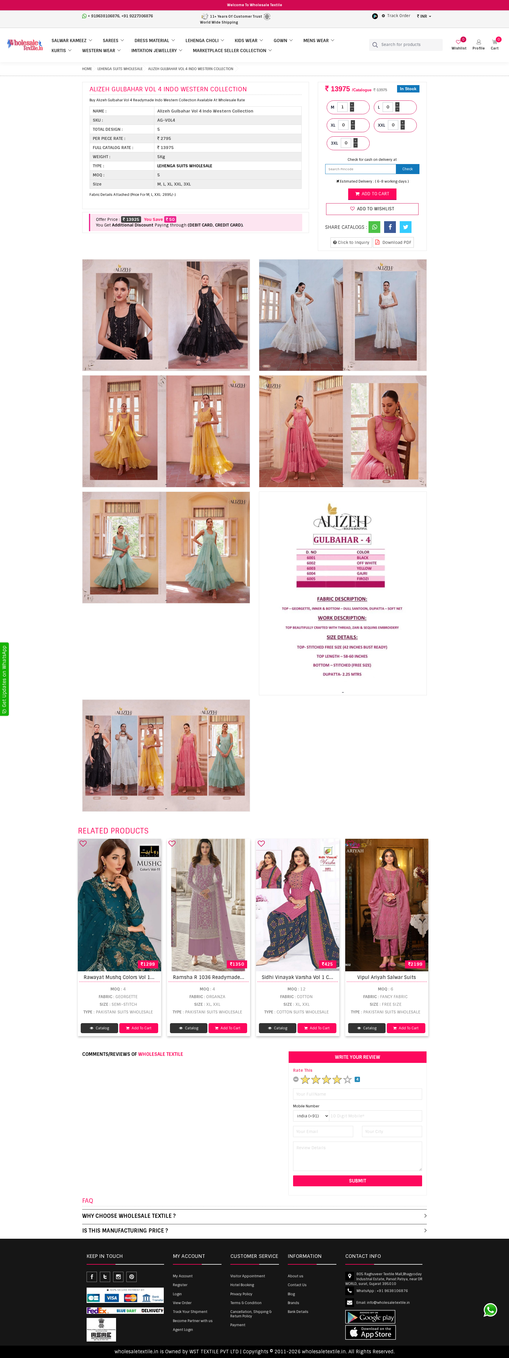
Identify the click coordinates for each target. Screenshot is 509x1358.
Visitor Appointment (247, 1276)
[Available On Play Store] (375, 16)
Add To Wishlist (375, 209)
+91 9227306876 (137, 16)
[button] (478, 45)
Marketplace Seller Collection (229, 51)
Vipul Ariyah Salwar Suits (386, 977)
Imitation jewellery (154, 51)
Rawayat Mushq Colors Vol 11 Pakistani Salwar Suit (144, 977)
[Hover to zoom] (166, 315)
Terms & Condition (246, 1303)
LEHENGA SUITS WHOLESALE (120, 69)
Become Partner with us (193, 1321)
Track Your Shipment (190, 1311)
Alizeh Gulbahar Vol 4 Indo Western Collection (190, 69)
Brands (293, 1303)
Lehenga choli (202, 41)
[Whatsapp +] (374, 227)
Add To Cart (141, 1028)
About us (295, 1276)
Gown (280, 41)
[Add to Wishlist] (83, 843)
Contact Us (297, 1285)
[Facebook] (390, 227)
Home (87, 69)
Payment (237, 1325)
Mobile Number (306, 1106)
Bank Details (298, 1311)
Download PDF (396, 242)
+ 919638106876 (103, 16)
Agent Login (183, 1329)
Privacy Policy (241, 1294)
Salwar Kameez (69, 41)
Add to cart (375, 194)
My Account (183, 1276)
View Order (182, 1303)
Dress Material (152, 41)
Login (177, 1294)
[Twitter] (406, 227)
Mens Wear (316, 41)
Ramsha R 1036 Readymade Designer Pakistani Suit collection (247, 977)
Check (407, 169)
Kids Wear (246, 41)
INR (423, 16)
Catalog (102, 1028)
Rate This (303, 1070)
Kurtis (59, 51)
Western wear (98, 51)
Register (180, 1285)
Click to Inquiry (353, 242)
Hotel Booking (242, 1285)
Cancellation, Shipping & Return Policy (251, 1313)
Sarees (110, 41)
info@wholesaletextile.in (388, 1302)
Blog (291, 1294)
